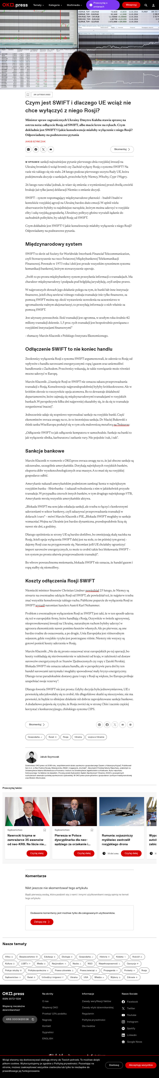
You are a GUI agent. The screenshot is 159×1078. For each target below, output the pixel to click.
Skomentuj (120, 149)
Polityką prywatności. (66, 1063)
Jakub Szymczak (49, 757)
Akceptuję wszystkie (141, 1065)
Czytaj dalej (36, 853)
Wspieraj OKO (50, 1007)
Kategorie (54, 5)
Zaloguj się (40, 921)
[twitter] (115, 724)
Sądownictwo (14, 830)
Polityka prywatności (93, 1020)
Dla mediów (88, 1026)
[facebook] (107, 724)
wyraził (40, 605)
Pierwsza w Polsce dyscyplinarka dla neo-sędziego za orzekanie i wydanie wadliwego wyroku (71, 840)
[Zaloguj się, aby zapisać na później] (44, 830)
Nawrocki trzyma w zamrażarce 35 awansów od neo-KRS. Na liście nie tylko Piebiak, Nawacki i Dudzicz (25, 840)
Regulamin (88, 1013)
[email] (122, 724)
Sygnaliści (48, 1032)
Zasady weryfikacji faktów (96, 1001)
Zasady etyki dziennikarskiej (98, 1007)
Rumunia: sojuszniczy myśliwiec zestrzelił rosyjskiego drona (117, 840)
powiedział (92, 590)
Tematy (37, 5)
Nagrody (47, 1020)
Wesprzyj (131, 5)
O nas (45, 1001)
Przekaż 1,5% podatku (54, 1013)
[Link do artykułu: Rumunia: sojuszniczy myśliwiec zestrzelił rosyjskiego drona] (121, 811)
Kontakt (46, 1026)
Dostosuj (114, 1065)
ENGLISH (47, 1038)
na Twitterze (121, 424)
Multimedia (73, 5)
